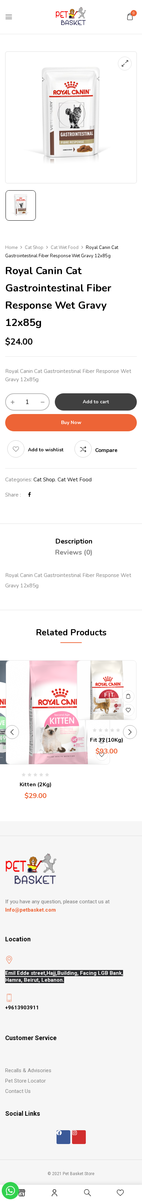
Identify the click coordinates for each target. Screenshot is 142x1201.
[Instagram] (79, 1137)
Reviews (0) (74, 552)
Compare (106, 450)
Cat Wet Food (65, 247)
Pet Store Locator (25, 1081)
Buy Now (71, 422)
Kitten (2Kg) (36, 784)
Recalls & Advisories (28, 1070)
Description (73, 541)
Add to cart (96, 401)
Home (11, 247)
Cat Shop (34, 247)
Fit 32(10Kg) (106, 740)
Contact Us (18, 1091)
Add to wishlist (45, 449)
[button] (129, 16)
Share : (13, 494)
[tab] (73, 541)
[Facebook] (29, 494)
